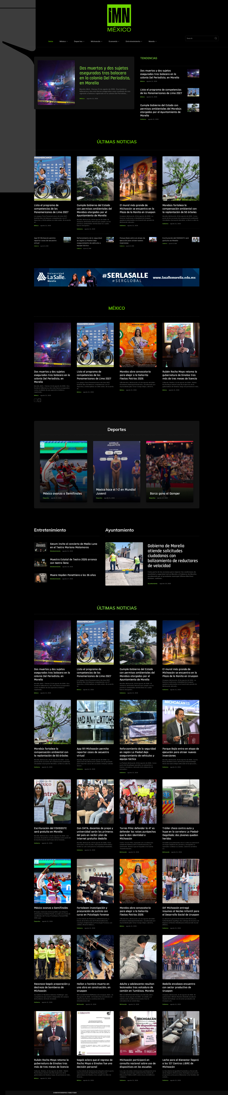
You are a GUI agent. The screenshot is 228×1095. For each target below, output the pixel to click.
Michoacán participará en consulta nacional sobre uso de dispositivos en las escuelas (138, 1063)
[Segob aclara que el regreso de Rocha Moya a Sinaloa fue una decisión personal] (95, 1033)
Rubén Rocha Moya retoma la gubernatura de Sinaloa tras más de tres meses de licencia (179, 375)
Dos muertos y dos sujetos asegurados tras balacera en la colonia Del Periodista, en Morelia (105, 75)
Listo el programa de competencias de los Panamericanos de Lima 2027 (161, 91)
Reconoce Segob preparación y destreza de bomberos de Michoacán (52, 987)
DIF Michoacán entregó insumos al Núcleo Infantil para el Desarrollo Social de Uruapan (180, 911)
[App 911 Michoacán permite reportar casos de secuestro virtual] (67, 239)
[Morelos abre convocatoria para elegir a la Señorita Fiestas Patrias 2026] (138, 345)
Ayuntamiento (152, 583)
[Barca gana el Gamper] (169, 472)
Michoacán (123, 852)
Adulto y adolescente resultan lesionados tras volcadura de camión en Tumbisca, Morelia (137, 987)
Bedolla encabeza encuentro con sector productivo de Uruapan (178, 987)
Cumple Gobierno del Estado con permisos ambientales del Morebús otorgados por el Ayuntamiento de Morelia (160, 110)
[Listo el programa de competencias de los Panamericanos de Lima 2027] (193, 92)
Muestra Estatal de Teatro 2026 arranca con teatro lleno (73, 561)
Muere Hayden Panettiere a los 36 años (73, 575)
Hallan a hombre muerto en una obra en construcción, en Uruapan (93, 987)
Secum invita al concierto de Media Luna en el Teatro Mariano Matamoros (73, 545)
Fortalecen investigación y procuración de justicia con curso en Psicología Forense (93, 911)
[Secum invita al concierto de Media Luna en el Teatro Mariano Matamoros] (40, 546)
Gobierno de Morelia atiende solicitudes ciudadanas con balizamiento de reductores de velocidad (173, 556)
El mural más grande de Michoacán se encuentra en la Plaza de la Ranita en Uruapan (137, 209)
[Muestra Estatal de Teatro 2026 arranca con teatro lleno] (40, 562)
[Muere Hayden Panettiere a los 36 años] (40, 578)
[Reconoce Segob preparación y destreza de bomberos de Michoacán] (52, 957)
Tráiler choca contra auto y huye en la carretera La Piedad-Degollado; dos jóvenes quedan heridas (180, 833)
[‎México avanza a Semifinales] (63, 472)
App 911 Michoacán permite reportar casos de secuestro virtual (45, 240)
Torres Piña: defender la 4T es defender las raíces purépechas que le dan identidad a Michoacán (138, 833)
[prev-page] (35, 400)
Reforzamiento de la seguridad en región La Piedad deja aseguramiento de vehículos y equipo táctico (89, 242)
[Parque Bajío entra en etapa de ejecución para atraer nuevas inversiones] (153, 239)
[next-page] (39, 400)
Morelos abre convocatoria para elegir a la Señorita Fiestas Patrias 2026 (135, 375)
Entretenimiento (55, 551)
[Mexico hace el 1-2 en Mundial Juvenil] (116, 472)
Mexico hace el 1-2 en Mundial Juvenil (116, 492)
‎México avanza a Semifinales (62, 493)
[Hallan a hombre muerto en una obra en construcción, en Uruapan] (95, 957)
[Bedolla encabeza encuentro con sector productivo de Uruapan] (180, 957)
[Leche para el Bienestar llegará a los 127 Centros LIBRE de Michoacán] (180, 1033)
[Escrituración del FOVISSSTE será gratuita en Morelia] (195, 239)
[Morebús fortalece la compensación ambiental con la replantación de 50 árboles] (180, 178)
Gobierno (143, 119)
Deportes (46, 498)
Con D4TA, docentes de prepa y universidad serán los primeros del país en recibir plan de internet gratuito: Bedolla (95, 833)
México (82, 98)
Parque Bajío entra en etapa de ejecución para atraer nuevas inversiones (132, 240)
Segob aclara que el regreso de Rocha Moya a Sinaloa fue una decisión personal (94, 1063)
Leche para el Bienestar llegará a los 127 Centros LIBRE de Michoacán (180, 1063)
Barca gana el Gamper (164, 493)
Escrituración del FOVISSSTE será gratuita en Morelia (175, 239)
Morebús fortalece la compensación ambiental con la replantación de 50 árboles (179, 209)
